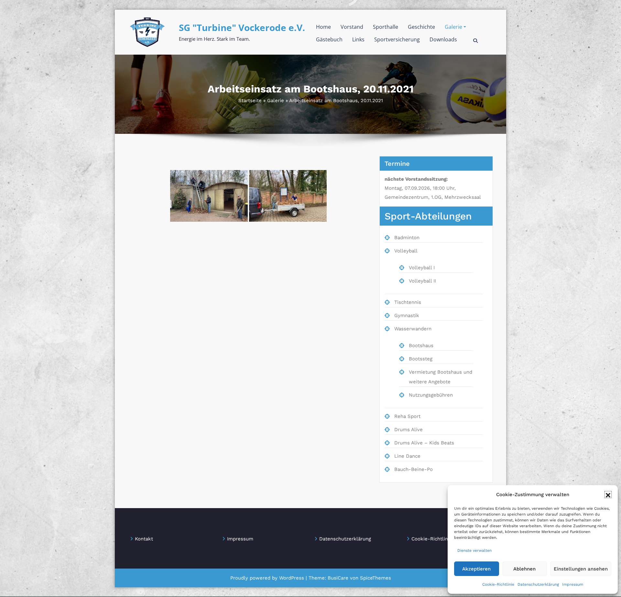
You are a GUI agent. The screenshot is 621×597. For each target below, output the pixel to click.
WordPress (291, 578)
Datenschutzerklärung (538, 584)
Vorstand (352, 26)
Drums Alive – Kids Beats (424, 443)
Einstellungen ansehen (581, 569)
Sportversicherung (397, 39)
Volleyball (406, 251)
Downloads (443, 39)
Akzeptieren (476, 569)
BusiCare (339, 578)
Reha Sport (407, 416)
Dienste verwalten (474, 550)
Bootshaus (421, 345)
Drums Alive (408, 429)
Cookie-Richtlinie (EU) (437, 539)
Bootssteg (420, 359)
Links (358, 39)
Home (323, 26)
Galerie (453, 26)
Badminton (406, 237)
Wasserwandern (412, 329)
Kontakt (144, 539)
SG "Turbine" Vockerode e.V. (242, 27)
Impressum (572, 584)
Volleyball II (422, 281)
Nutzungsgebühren (431, 395)
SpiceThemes (374, 578)
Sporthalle (385, 26)
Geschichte (421, 26)
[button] (608, 494)
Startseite (250, 100)
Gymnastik (406, 315)
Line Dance (407, 456)
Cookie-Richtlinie (498, 584)
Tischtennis (407, 302)
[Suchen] (476, 40)
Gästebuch (329, 39)
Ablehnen (524, 569)
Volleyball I (422, 268)
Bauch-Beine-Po (413, 469)
